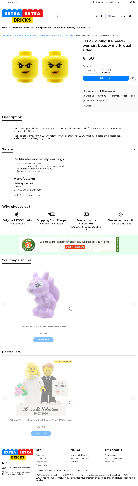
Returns (74, 462)
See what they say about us (86, 228)
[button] (102, 16)
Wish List (109, 462)
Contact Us (41, 458)
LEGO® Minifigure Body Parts (26, 35)
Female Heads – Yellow (64, 35)
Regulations (41, 462)
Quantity (87, 66)
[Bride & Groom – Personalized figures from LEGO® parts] (41, 389)
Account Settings (113, 458)
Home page (6, 35)
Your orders (110, 455)
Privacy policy (42, 465)
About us (40, 455)
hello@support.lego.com (27, 195)
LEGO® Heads (47, 35)
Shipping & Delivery (79, 455)
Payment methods (79, 458)
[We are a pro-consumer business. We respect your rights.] (69, 251)
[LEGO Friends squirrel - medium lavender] (43, 295)
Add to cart (106, 78)
